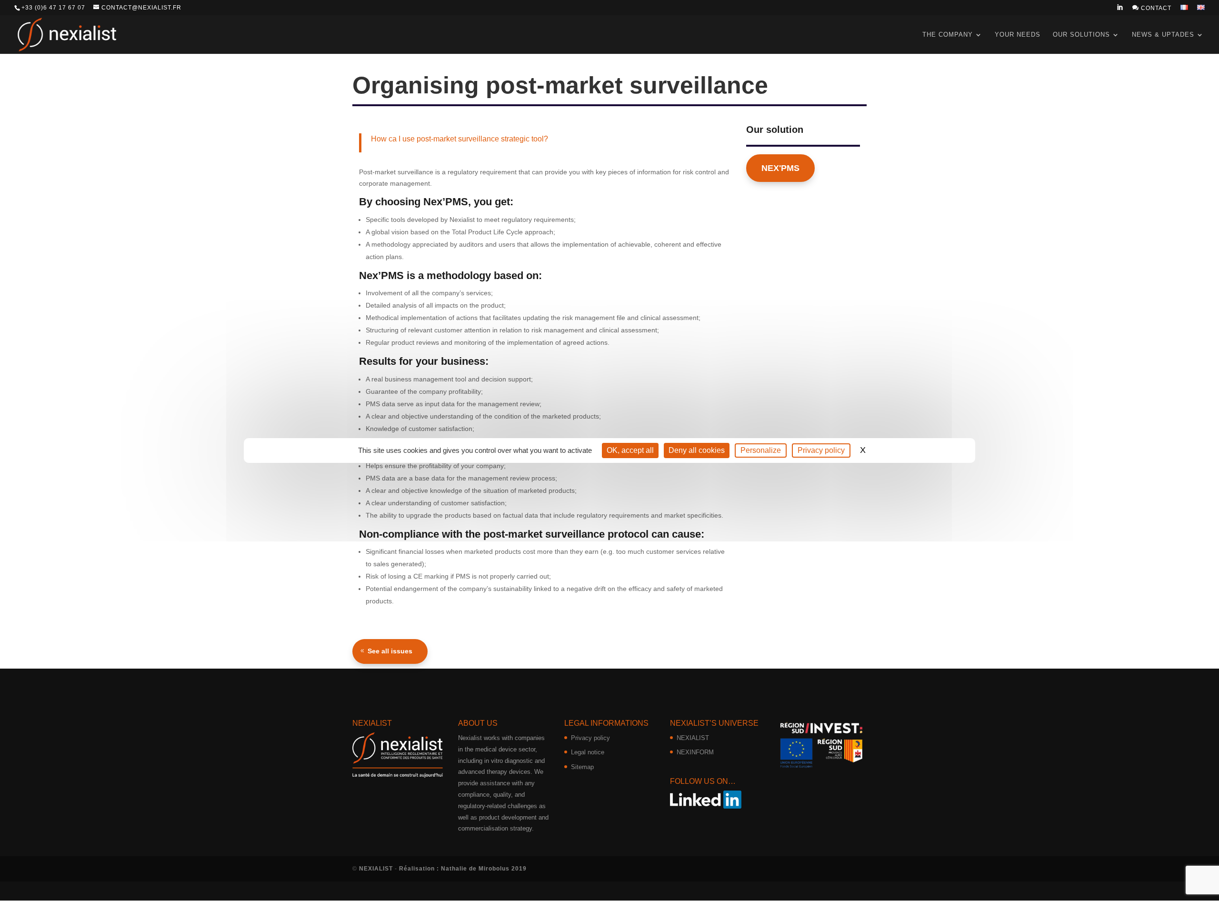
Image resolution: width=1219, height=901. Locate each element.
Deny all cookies (697, 450)
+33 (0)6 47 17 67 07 (53, 7)
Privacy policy (590, 737)
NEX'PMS (780, 168)
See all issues (390, 651)
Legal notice (587, 752)
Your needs (1017, 34)
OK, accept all (630, 450)
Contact (1151, 7)
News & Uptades (1163, 34)
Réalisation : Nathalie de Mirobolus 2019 (463, 868)
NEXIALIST (693, 737)
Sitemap (582, 767)
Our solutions (1081, 34)
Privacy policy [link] (821, 450)
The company (947, 34)
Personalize (760, 450)
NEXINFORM (695, 752)
